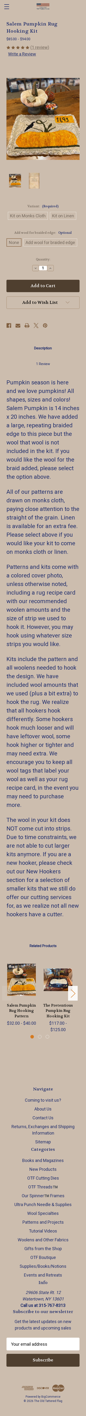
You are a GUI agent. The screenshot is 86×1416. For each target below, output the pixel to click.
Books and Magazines (43, 1160)
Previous (7, 993)
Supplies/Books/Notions (43, 1266)
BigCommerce (50, 1396)
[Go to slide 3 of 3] (47, 1037)
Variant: (43, 206)
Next (73, 993)
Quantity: (43, 259)
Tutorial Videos (43, 1230)
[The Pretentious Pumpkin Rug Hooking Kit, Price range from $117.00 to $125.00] (58, 980)
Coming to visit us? (43, 1100)
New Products (43, 1169)
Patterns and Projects (43, 1222)
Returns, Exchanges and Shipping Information (43, 1130)
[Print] (27, 325)
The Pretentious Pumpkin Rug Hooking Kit (58, 1011)
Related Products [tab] (43, 946)
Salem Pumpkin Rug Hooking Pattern (21, 1011)
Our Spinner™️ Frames (43, 1195)
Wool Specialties (43, 1213)
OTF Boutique (43, 1257)
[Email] (18, 325)
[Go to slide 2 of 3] (40, 1037)
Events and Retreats (43, 1275)
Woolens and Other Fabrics (43, 1239)
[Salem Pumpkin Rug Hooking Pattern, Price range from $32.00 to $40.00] (21, 980)
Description (43, 348)
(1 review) (39, 47)
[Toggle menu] (6, 6)
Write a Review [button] (22, 53)
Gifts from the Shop (43, 1248)
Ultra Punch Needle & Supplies (43, 1204)
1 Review (43, 364)
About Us (43, 1108)
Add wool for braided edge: (43, 233)
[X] (36, 325)
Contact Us (43, 1117)
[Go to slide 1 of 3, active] (32, 1037)
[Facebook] (8, 325)
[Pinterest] (45, 325)
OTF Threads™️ (43, 1186)
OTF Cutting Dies (43, 1178)
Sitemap (43, 1141)
